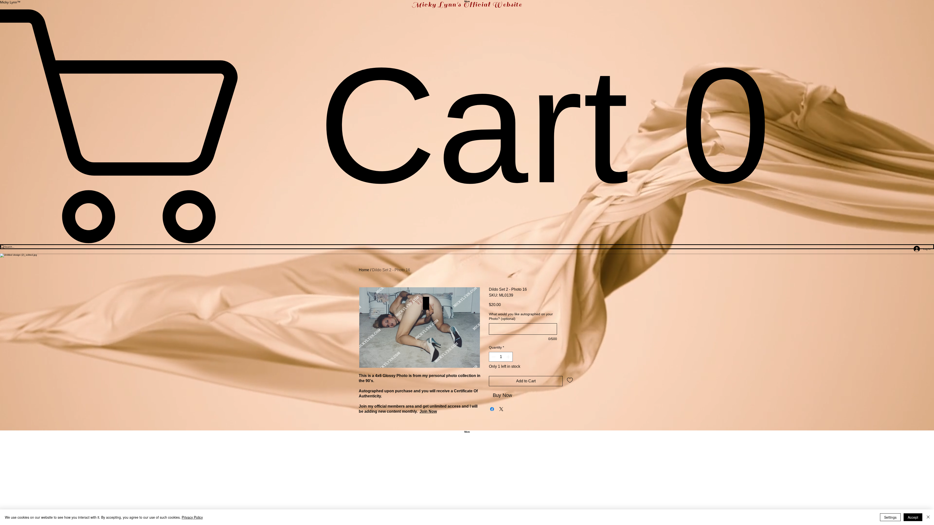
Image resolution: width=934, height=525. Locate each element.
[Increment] (508, 356)
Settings (890, 517)
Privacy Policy (192, 517)
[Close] (928, 517)
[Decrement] (493, 356)
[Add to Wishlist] (570, 380)
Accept (913, 517)
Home (364, 270)
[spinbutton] (500, 356)
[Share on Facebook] (492, 409)
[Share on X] (501, 409)
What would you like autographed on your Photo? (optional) (521, 316)
